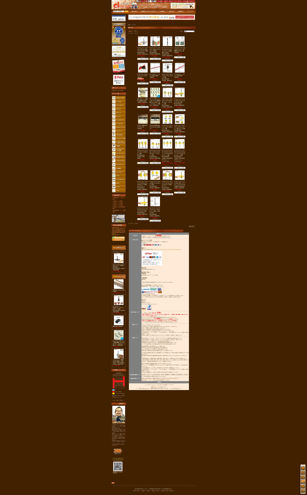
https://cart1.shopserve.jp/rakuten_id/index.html (167, 249)
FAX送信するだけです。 (117, 57)
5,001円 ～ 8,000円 (118, 204)
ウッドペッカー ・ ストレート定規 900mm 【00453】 (179, 76)
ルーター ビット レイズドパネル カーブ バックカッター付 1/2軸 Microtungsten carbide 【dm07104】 (179, 102)
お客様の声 (180, 11)
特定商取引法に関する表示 (155, 488)
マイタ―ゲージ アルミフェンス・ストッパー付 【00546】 (142, 76)
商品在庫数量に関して (167, 488)
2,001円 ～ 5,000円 (118, 203)
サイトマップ (190, 11)
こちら (157, 387)
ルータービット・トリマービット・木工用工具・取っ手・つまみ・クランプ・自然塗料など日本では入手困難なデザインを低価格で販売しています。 (152, 7)
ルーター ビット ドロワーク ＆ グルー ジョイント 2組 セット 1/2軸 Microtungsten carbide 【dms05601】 (179, 128)
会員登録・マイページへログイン (149, 11)
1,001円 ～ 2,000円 (118, 201)
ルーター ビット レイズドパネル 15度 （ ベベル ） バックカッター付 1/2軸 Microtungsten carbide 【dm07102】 (179, 184)
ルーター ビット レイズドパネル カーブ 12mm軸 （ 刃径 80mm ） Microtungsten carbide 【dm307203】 (119, 266)
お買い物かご (134, 11)
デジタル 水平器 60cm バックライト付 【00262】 (142, 127)
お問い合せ (171, 11)
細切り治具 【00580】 (118, 326)
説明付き (130, 31)
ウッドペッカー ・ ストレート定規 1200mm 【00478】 (155, 76)
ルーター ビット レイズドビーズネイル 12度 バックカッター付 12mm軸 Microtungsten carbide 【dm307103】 (142, 51)
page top (191, 226)
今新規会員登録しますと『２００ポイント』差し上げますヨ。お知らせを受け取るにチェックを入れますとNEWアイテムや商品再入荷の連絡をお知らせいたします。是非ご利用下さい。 (118, 231)
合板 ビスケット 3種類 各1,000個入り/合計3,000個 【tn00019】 (142, 100)
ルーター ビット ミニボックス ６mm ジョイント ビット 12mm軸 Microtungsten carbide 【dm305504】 (155, 51)
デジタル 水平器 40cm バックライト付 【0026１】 (155, 127)
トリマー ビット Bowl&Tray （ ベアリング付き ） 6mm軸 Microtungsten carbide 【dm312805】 (119, 308)
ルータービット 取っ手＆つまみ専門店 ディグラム (150, 4)
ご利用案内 (162, 11)
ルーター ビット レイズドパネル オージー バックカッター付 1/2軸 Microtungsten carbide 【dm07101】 (142, 211)
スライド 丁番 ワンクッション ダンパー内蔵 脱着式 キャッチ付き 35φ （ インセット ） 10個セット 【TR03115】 (155, 102)
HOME (129, 24)
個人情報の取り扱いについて (141, 488)
